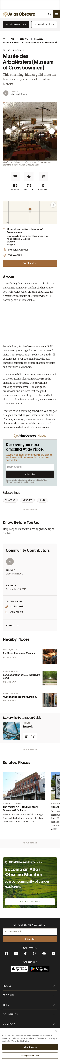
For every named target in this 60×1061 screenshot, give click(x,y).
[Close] (56, 1031)
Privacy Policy (18, 482)
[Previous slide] (8, 131)
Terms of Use (31, 482)
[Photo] (50, 656)
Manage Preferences (30, 1055)
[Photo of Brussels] (11, 731)
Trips (6, 1005)
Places (7, 986)
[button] (15, 176)
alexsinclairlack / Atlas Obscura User (21, 165)
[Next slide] (52, 131)
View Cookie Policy (20, 1041)
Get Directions (30, 263)
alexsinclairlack (19, 94)
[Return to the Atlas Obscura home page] (20, 14)
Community (10, 1014)
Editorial (9, 995)
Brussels (28, 726)
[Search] (49, 14)
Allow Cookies (30, 1047)
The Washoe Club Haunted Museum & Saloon (20, 808)
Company (9, 1024)
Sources (10, 625)
